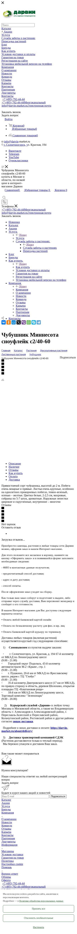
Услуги (20, 238)
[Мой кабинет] (3, 194)
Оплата (13, 476)
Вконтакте (15, 150)
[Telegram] (39, 322)
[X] (18, 322)
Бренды (6, 809)
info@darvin (11, 141)
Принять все (38, 908)
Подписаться (58, 796)
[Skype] (34, 322)
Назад (23, 234)
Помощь (6, 867)
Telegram (14, 154)
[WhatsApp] (29, 322)
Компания (22, 289)
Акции (5, 803)
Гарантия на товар (12, 857)
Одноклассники (18, 160)
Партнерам (8, 838)
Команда (6, 825)
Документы (8, 841)
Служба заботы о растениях (40, 247)
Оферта (6, 880)
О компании (8, 819)
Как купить (23, 267)
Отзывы (13, 469)
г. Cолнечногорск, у (16, 144)
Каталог (6, 799)
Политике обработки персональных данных (41, 901)
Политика (7, 860)
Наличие (14, 466)
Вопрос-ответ (9, 873)
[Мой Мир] (13, 322)
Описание (15, 463)
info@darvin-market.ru (26, 105)
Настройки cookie (12, 864)
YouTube (14, 157)
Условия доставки (12, 854)
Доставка (14, 479)
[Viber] (23, 322)
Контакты (7, 835)
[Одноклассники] (8, 322)
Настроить (38, 927)
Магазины (7, 851)
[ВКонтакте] (3, 322)
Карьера (6, 831)
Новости (6, 822)
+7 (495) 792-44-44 (13, 99)
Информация (9, 844)
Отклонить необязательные (38, 918)
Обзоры (6, 876)
